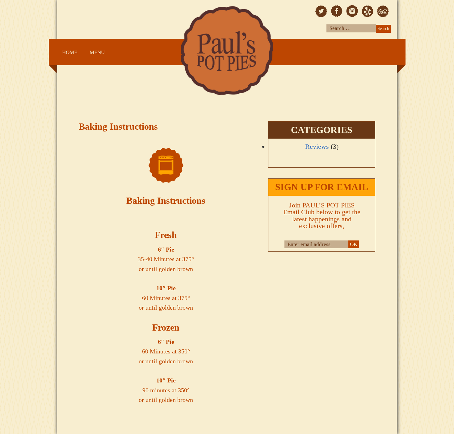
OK (353, 244)
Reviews (317, 146)
